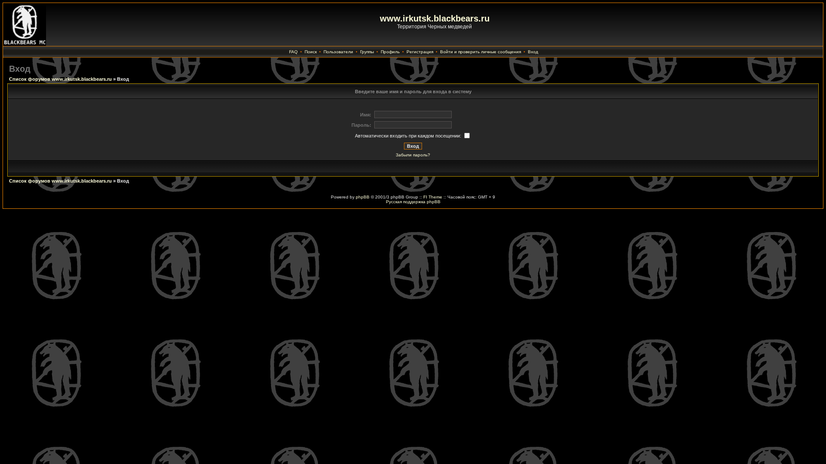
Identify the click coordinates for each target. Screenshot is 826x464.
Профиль (390, 51)
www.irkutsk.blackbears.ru (435, 18)
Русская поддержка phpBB (413, 201)
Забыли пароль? (413, 155)
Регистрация (420, 51)
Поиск (311, 51)
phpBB (363, 197)
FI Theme (432, 197)
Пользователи (338, 51)
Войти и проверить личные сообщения (480, 51)
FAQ (293, 51)
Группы (367, 51)
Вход (533, 51)
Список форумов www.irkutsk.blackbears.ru (60, 79)
